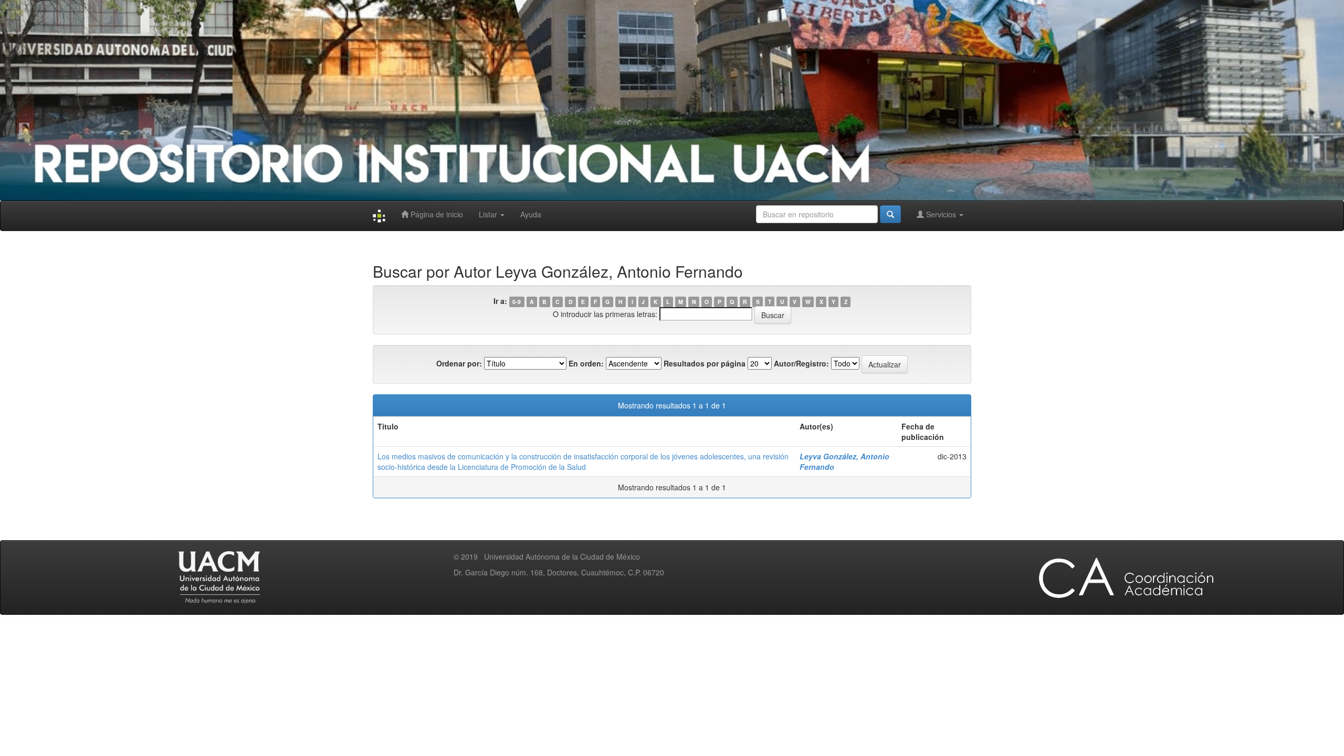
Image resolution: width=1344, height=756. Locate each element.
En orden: (586, 363)
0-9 (516, 302)
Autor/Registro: (801, 363)
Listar (489, 214)
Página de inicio (435, 214)
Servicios (941, 214)
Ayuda (530, 214)
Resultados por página (705, 363)
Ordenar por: (459, 363)
